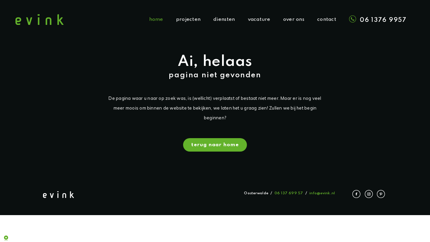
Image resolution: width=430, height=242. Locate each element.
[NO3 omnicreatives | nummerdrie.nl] (10, 237)
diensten (224, 19)
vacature (259, 19)
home (156, 19)
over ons (293, 19)
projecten (188, 19)
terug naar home (215, 145)
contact (326, 19)
